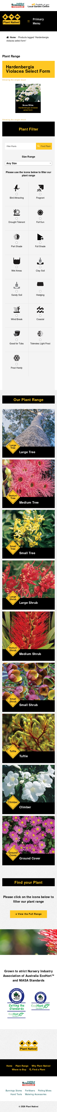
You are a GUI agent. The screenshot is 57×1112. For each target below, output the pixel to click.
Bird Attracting (17, 197)
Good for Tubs (17, 343)
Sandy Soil (16, 294)
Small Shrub (28, 704)
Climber (25, 807)
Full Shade (40, 246)
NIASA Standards (31, 980)
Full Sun (40, 222)
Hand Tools (16, 1094)
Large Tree (27, 452)
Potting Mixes (45, 1090)
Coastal (40, 319)
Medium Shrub (30, 653)
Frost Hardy (16, 367)
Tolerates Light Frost (40, 343)
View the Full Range (29, 914)
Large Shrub (28, 602)
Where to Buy (19, 1069)
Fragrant (40, 197)
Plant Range (22, 1065)
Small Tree (27, 553)
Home (13, 37)
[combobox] (28, 163)
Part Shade (16, 246)
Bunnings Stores (14, 1090)
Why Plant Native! (41, 1065)
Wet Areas (16, 270)
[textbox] (28, 163)
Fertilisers (30, 1090)
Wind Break (16, 319)
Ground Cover (29, 858)
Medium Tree (29, 502)
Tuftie (23, 756)
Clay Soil (40, 270)
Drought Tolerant (17, 222)
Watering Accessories (36, 1094)
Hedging (40, 294)
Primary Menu (38, 21)
